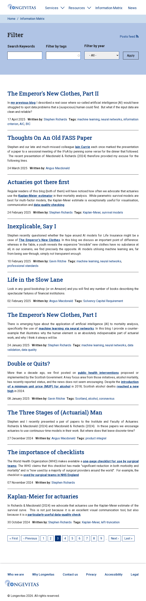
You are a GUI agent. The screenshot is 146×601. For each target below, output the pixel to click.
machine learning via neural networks (66, 328)
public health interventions (98, 373)
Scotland (81, 398)
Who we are (15, 574)
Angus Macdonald (58, 168)
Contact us (70, 574)
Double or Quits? (28, 363)
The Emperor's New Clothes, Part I (52, 314)
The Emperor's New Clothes (39, 240)
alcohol (93, 398)
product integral (96, 438)
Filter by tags (56, 46)
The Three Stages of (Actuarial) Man (54, 412)
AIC (22, 124)
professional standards (22, 266)
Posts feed (127, 36)
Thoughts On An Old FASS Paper (49, 137)
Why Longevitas (43, 574)
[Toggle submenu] (62, 8)
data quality (29, 350)
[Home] (21, 7)
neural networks (111, 119)
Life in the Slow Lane (35, 279)
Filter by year (94, 46)
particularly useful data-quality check (54, 514)
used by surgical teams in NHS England (51, 475)
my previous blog (23, 102)
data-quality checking (49, 205)
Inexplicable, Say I (31, 226)
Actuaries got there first (38, 182)
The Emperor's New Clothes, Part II (53, 93)
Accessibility (113, 574)
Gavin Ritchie (57, 261)
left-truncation (110, 522)
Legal (135, 574)
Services (51, 8)
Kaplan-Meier (92, 212)
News (132, 8)
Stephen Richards (55, 119)
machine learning (88, 119)
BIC (28, 124)
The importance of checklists (45, 452)
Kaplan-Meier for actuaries (42, 496)
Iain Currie (82, 147)
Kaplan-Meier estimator (35, 196)
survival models (112, 212)
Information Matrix (108, 8)
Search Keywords (21, 46)
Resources (77, 8)
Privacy (91, 574)
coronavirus (106, 398)
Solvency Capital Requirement (103, 301)
